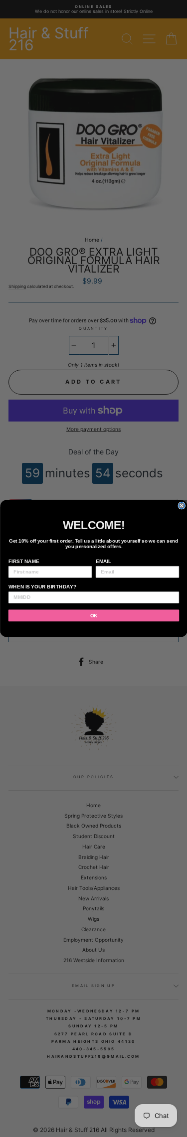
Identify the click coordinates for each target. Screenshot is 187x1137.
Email (103, 561)
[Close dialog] (182, 506)
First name (23, 561)
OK (93, 615)
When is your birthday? (42, 586)
